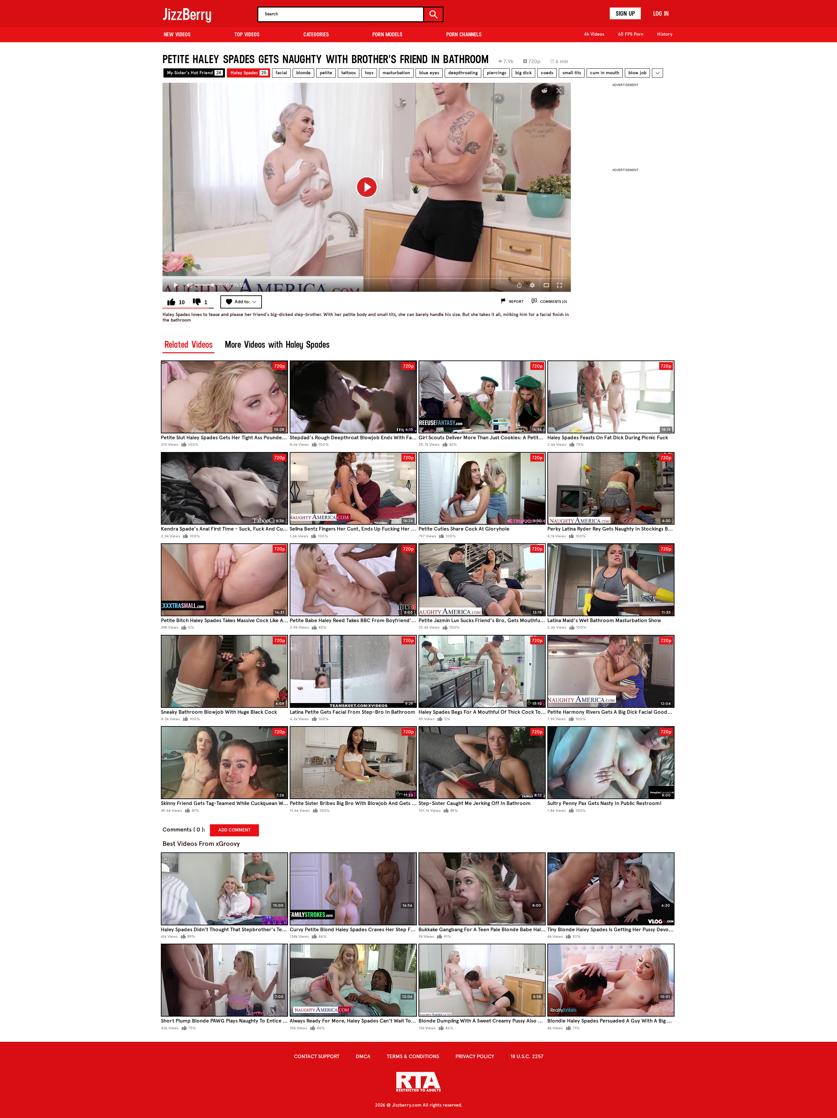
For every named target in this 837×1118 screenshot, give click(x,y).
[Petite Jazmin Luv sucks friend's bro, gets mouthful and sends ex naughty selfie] (482, 579)
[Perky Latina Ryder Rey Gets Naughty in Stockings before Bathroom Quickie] (611, 488)
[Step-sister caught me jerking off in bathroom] (482, 762)
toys (369, 73)
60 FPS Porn (630, 34)
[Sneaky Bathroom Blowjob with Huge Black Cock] (224, 671)
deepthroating (463, 73)
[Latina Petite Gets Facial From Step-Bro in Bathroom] (353, 671)
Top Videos (247, 34)
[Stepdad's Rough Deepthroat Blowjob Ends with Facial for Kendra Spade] (353, 396)
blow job (637, 73)
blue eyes (429, 73)
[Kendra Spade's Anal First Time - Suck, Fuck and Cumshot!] (224, 488)
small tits (571, 73)
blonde (303, 73)
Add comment (234, 830)
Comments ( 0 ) (182, 829)
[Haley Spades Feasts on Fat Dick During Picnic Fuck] (611, 396)
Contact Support (316, 1056)
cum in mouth (604, 73)
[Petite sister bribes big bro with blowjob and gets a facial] (353, 762)
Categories (316, 34)
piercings (496, 73)
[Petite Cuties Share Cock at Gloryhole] (482, 488)
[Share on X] (558, 90)
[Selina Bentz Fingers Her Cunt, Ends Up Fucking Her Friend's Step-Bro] (353, 488)
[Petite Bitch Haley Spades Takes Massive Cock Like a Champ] (224, 579)
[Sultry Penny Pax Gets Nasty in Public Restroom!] (611, 762)
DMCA (363, 1056)
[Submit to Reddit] (544, 90)
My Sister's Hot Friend (194, 73)
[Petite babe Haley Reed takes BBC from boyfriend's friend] (353, 579)
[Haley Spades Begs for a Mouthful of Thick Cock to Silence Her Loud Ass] (482, 671)
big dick (523, 73)
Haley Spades (248, 73)
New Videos (177, 34)
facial (281, 73)
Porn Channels (464, 34)
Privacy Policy (474, 1056)
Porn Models (387, 34)
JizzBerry (187, 14)
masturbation (396, 73)
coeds (547, 73)
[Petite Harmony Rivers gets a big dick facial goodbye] (611, 671)
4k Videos (594, 34)
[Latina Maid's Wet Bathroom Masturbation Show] (611, 579)
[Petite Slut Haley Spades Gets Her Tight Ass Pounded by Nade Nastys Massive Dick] (224, 396)
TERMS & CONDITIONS (413, 1056)
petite (326, 73)
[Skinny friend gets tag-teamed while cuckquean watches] (224, 762)
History (665, 34)
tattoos (348, 73)
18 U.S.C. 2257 (526, 1056)
